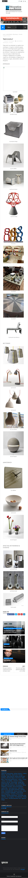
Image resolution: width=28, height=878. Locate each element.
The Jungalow (10, 797)
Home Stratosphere (18, 786)
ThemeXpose (18, 876)
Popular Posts (20, 734)
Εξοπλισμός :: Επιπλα (17, 34)
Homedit (9, 786)
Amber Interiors (18, 773)
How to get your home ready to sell (18, 758)
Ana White (8, 775)
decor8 (8, 782)
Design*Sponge (5, 783)
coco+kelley (9, 781)
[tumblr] (23, 1)
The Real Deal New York (15, 798)
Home (4, 34)
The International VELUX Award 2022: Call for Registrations (17, 744)
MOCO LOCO (4, 789)
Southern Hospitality (10, 792)
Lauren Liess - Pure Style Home (9, 788)
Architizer (3, 776)
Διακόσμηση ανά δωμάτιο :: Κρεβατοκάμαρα (13, 628)
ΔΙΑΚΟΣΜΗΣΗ (9, 34)
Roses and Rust (18, 791)
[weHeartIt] (5, 808)
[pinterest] (21, 1)
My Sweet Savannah (14, 789)
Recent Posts (7, 734)
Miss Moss (20, 788)
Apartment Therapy (17, 775)
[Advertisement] (14, 617)
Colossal (15, 781)
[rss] (25, 1)
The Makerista (18, 797)
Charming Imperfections (10, 779)
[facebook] (19, 1)
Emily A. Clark (13, 783)
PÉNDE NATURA (13, 751)
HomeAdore (19, 785)
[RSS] (1, 808)
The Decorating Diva (11, 795)
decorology (14, 782)
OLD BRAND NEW (9, 791)
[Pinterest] (3, 808)
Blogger (23, 869)
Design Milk (21, 782)
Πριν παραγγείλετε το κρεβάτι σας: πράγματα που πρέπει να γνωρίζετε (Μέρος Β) (14, 631)
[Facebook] (2, 808)
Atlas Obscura (10, 776)
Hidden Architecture (9, 785)
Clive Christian (7, 660)
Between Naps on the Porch (14, 778)
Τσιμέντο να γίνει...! (7, 646)
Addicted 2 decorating (7, 773)
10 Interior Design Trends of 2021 (18, 736)
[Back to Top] (14, 874)
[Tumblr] (4, 808)
